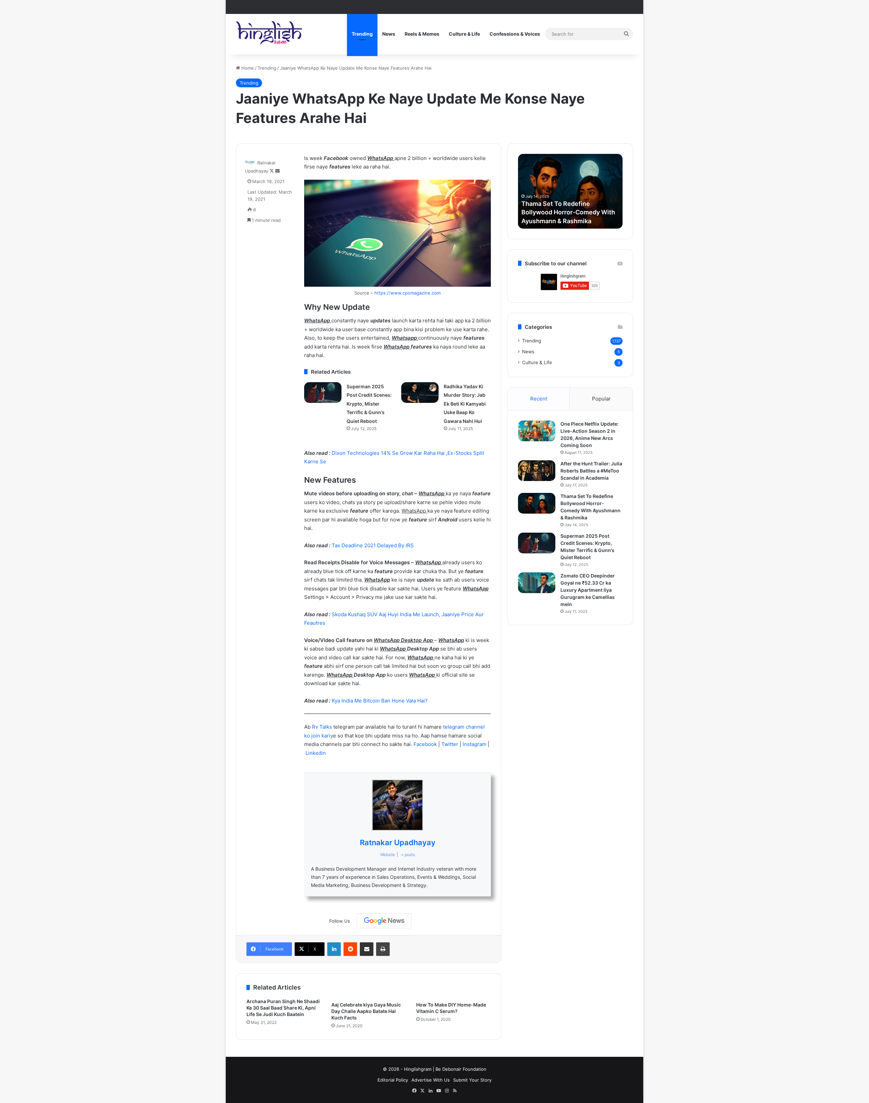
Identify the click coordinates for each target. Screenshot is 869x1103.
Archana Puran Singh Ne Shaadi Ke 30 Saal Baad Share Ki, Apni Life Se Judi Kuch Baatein (283, 1007)
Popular (601, 398)
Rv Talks (322, 727)
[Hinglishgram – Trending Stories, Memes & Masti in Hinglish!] (270, 34)
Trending (362, 34)
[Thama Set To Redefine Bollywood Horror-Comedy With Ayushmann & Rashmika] (536, 503)
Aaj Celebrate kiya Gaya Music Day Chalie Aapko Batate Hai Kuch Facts (366, 1011)
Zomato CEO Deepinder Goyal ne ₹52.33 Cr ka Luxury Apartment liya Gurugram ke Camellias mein (587, 590)
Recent (538, 398)
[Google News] (384, 920)
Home (247, 68)
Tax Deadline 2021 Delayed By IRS (373, 545)
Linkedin (316, 753)
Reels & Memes (422, 34)
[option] (570, 191)
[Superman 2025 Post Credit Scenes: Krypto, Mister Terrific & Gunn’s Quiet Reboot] (322, 392)
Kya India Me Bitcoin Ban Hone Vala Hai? (380, 700)
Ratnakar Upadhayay (398, 842)
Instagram (475, 744)
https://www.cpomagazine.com (407, 293)
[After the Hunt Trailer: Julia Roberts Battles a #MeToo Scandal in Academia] (536, 470)
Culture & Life (464, 34)
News (388, 34)
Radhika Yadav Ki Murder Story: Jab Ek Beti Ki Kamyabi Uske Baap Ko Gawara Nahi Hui (465, 404)
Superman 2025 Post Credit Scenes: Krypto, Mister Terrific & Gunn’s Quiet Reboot (369, 404)
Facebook (425, 744)
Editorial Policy (392, 1080)
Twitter (450, 744)
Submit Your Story (472, 1080)
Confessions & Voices (514, 34)
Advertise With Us (430, 1080)
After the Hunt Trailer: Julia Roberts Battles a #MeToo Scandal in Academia (591, 471)
